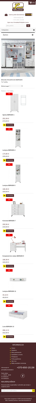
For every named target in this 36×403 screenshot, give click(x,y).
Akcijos (13, 348)
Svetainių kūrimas (13, 400)
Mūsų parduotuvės (16, 352)
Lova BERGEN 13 (8, 326)
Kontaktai (16, 22)
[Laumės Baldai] (18, 6)
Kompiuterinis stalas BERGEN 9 (13, 256)
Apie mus (10, 22)
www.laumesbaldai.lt (26, 398)
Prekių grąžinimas (16, 359)
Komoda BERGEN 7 (9, 221)
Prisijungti (29, 14)
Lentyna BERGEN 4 (9, 150)
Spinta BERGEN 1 (8, 115)
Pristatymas (14, 356)
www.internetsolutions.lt (24, 400)
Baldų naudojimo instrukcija (18, 363)
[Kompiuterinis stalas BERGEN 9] (18, 244)
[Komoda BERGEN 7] (18, 209)
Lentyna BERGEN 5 (9, 185)
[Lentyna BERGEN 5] (18, 173)
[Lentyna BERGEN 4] (18, 138)
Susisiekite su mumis (17, 354)
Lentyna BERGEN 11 (9, 291)
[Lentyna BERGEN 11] (18, 279)
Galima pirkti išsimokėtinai (16, 14)
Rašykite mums (24, 22)
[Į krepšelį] (4, 125)
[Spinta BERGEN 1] (18, 103)
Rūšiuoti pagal (5, 86)
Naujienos (14, 350)
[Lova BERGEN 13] (18, 314)
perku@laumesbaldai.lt (7, 369)
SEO (6, 400)
